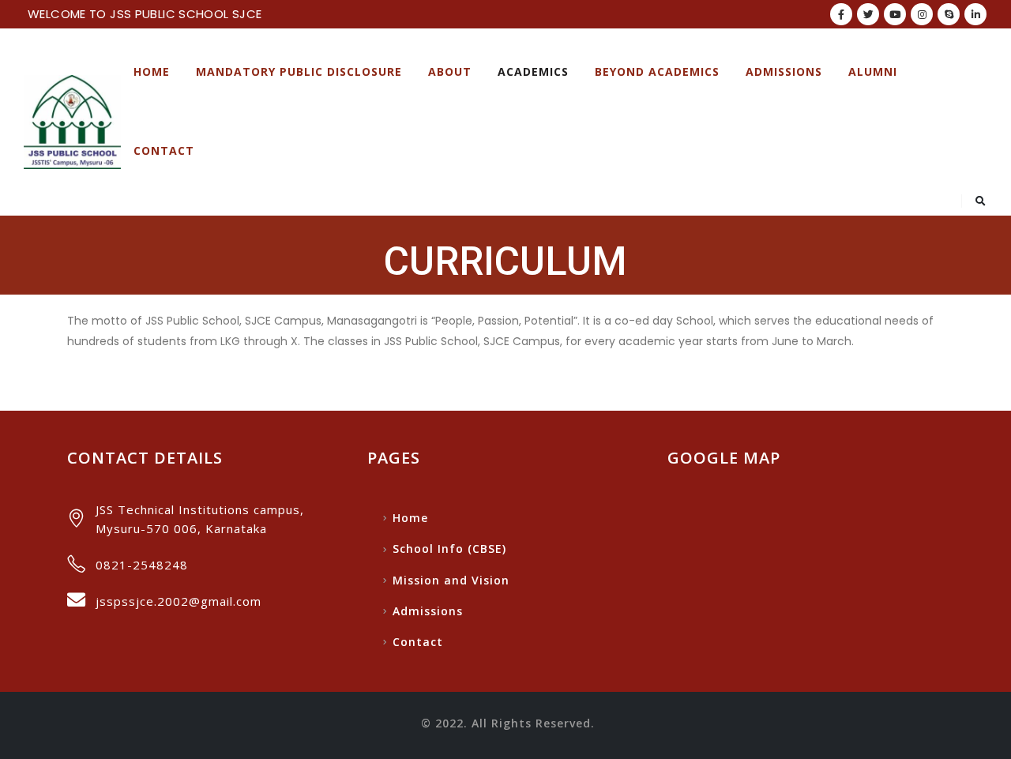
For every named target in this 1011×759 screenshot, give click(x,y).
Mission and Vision (451, 580)
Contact (163, 150)
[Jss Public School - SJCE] (72, 122)
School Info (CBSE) (449, 548)
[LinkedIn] (975, 14)
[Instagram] (922, 14)
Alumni (872, 71)
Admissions (784, 71)
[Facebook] (841, 14)
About (450, 71)
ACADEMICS (533, 71)
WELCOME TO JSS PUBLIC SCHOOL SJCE (144, 14)
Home (151, 71)
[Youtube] (895, 14)
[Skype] (949, 14)
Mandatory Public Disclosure (299, 71)
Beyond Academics (657, 71)
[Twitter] (868, 14)
